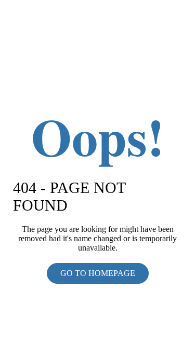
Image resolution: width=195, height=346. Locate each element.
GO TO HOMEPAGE (97, 273)
